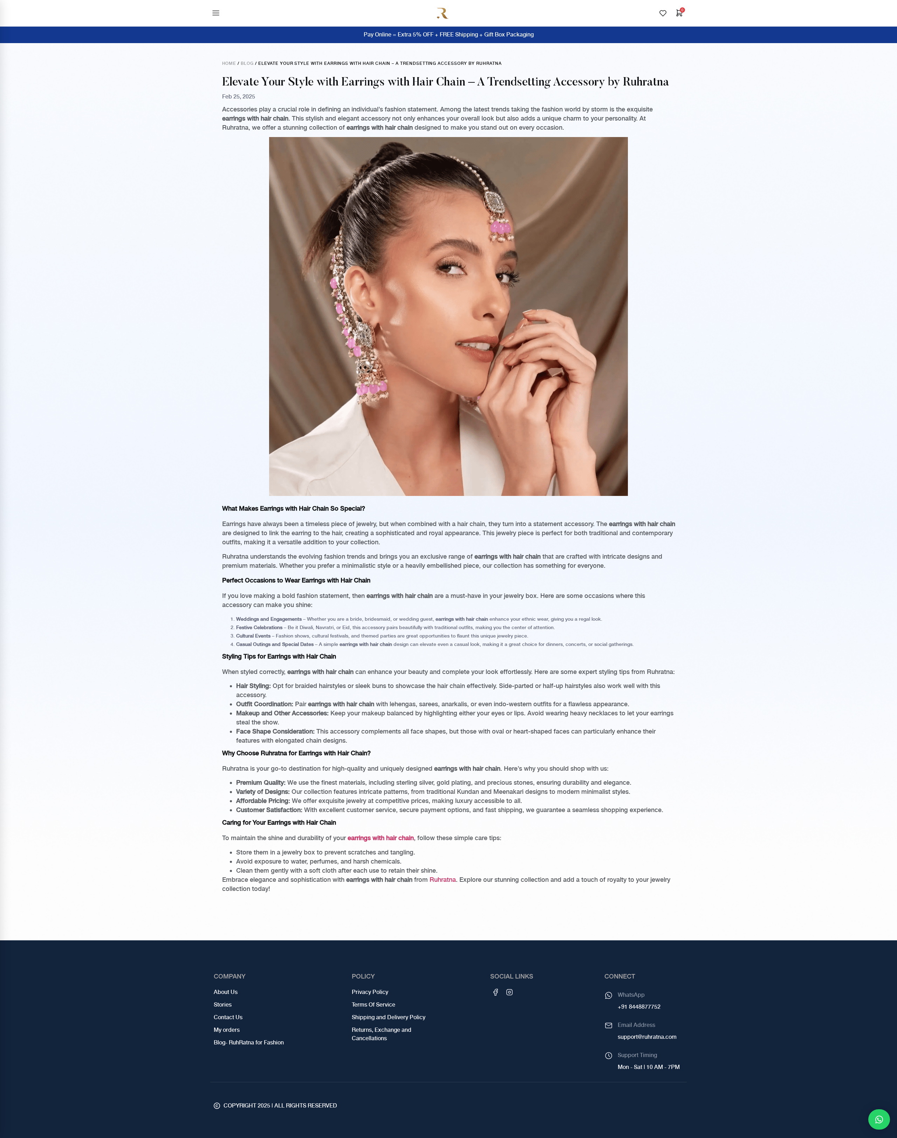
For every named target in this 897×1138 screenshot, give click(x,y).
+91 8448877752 (639, 1006)
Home (229, 63)
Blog (247, 63)
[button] (879, 1119)
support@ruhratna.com (647, 1037)
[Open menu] (215, 13)
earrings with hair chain (381, 837)
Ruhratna (443, 879)
